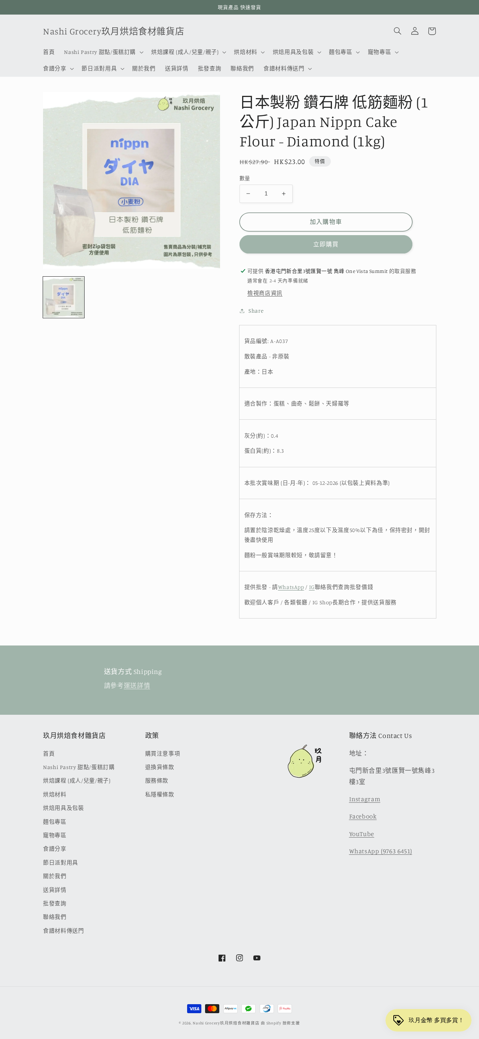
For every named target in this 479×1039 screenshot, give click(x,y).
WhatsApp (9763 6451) (380, 851)
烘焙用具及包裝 (63, 808)
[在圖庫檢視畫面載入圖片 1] (63, 297)
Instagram (365, 799)
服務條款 (157, 780)
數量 (245, 178)
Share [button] (255, 310)
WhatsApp (291, 587)
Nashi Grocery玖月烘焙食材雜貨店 (226, 1023)
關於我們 (55, 876)
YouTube (361, 834)
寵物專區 (55, 835)
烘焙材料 (55, 794)
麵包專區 (55, 821)
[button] (103, 52)
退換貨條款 (159, 767)
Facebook (363, 816)
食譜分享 (55, 848)
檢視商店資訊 (265, 293)
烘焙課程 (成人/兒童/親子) (76, 780)
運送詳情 (137, 685)
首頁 (49, 753)
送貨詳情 (55, 890)
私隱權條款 (159, 794)
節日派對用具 (60, 862)
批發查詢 (55, 903)
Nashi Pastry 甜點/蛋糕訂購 (79, 767)
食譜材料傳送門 (63, 930)
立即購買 (326, 244)
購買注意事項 (162, 753)
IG (312, 587)
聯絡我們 (55, 917)
